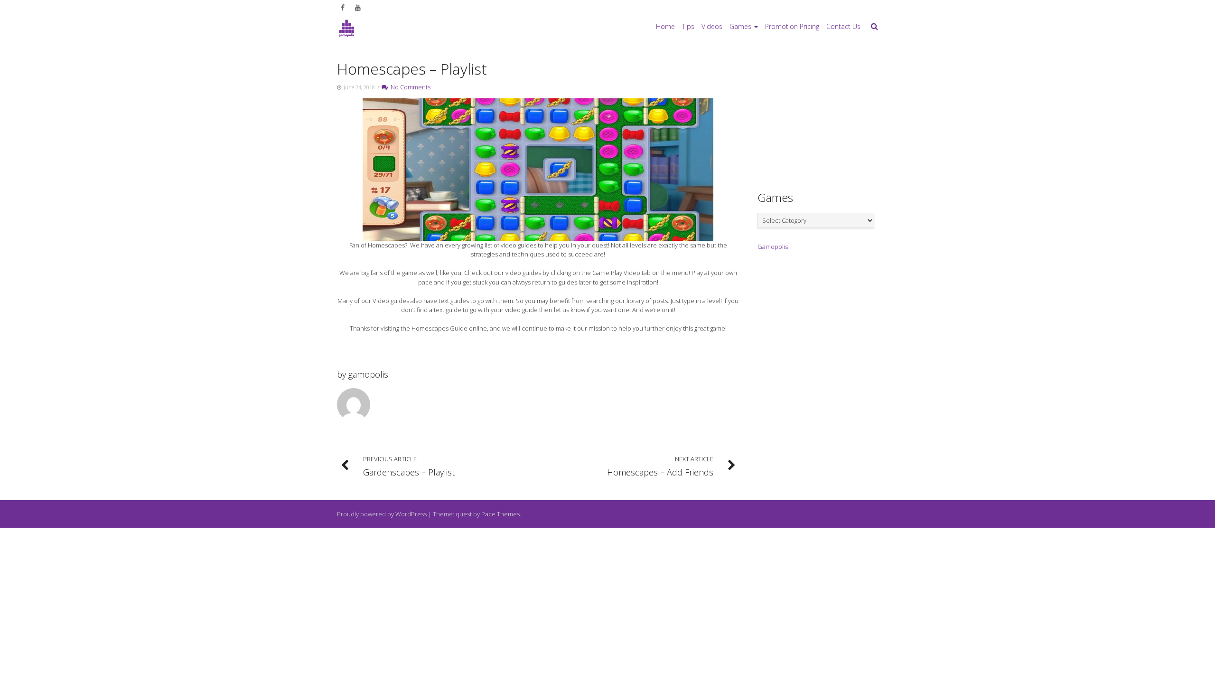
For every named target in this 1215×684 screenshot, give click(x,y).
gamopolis (368, 374)
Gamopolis (772, 246)
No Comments (409, 87)
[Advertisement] (828, 114)
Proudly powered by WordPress (382, 514)
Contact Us (843, 26)
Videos (711, 26)
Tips (688, 26)
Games (740, 26)
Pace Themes (500, 514)
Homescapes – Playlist (412, 68)
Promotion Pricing (792, 26)
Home (665, 26)
